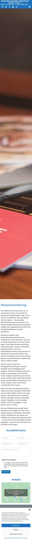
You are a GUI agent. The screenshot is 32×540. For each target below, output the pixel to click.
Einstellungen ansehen (16, 534)
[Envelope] (13, 6)
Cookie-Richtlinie (8, 537)
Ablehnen (16, 529)
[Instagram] (9, 6)
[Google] (2, 6)
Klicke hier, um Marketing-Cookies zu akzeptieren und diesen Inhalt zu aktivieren (16, 492)
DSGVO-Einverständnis (9, 460)
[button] (29, 509)
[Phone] (16, 6)
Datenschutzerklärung (17, 537)
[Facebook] (6, 6)
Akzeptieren (16, 525)
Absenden (6, 472)
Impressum (25, 537)
